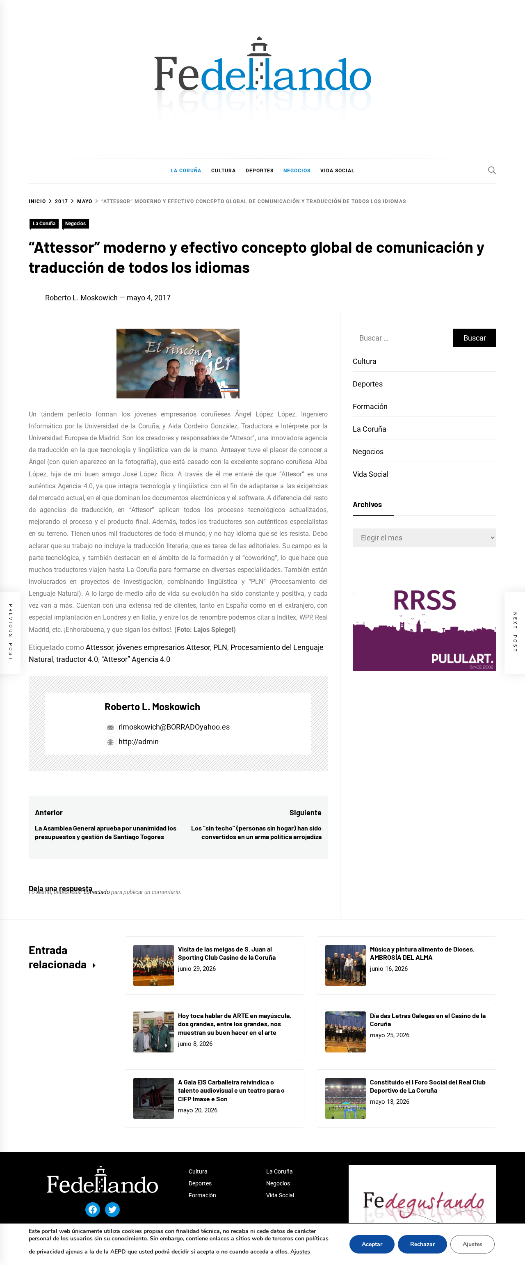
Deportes (368, 384)
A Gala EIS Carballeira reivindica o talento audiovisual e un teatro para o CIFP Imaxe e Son (231, 1090)
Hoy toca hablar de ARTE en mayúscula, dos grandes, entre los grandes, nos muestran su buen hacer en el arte (234, 1023)
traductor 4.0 (77, 659)
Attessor (99, 647)
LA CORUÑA (186, 171)
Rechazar (422, 1244)
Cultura (365, 361)
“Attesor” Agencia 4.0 (135, 659)
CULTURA (223, 171)
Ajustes (300, 1252)
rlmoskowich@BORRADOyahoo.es (174, 727)
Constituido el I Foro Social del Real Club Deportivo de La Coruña (428, 1086)
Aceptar (372, 1244)
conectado (97, 892)
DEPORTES (260, 171)
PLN (220, 647)
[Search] (492, 170)
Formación (370, 406)
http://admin (138, 741)
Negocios (75, 223)
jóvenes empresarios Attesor (163, 647)
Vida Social (370, 474)
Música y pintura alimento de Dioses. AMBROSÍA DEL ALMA (422, 953)
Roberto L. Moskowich (81, 297)
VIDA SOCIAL (337, 171)
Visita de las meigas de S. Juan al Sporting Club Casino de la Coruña (227, 953)
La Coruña (44, 223)
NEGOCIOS (296, 171)
